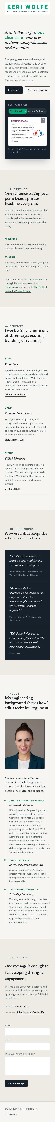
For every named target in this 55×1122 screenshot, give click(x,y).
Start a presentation (14, 439)
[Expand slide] (43, 120)
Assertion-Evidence (35, 111)
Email (8, 1039)
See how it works (37, 90)
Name (8, 1025)
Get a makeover (12, 488)
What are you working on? (20, 1054)
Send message (16, 1083)
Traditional (16, 111)
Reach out (13, 90)
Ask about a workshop (15, 394)
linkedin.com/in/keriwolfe (30, 1012)
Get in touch (11, 1114)
